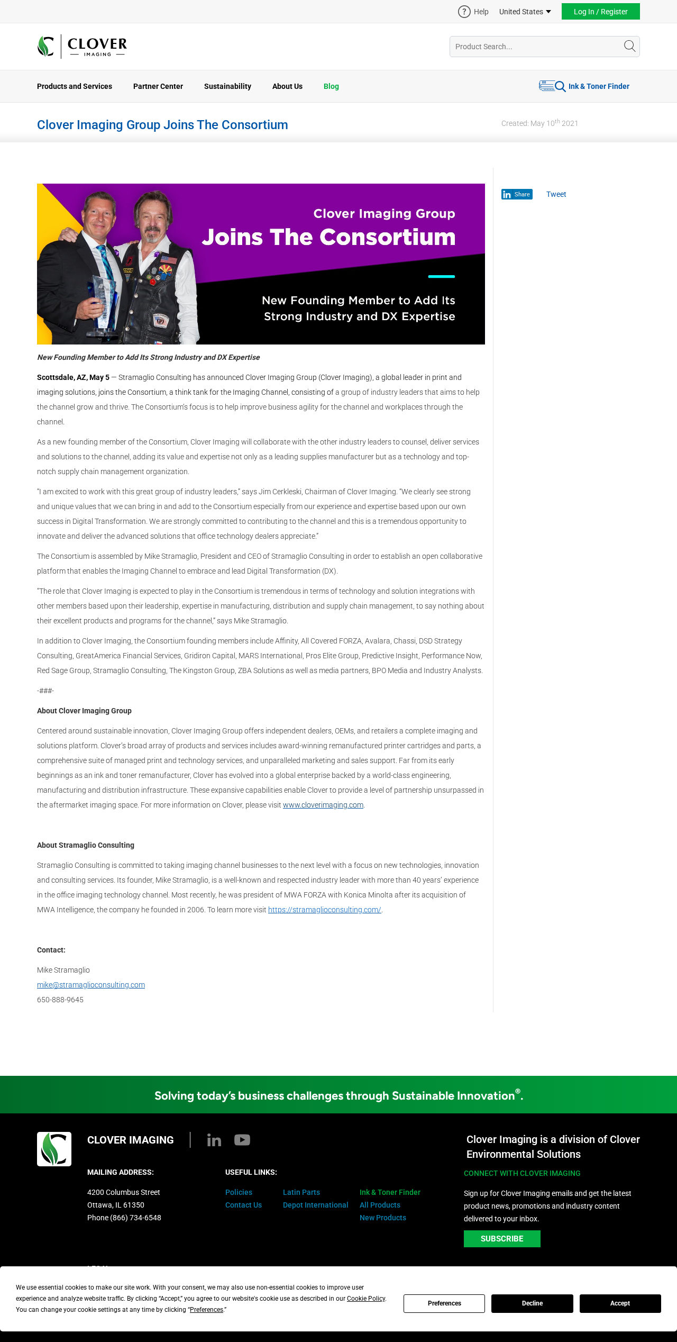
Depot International (316, 1205)
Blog (331, 86)
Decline (532, 1303)
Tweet (556, 194)
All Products (380, 1205)
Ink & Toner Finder (599, 86)
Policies (238, 1192)
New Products (383, 1217)
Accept (620, 1303)
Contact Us (243, 1205)
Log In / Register (601, 11)
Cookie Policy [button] (366, 1298)
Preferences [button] (206, 1309)
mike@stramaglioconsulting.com (91, 985)
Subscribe (502, 1239)
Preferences (444, 1303)
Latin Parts (301, 1192)
